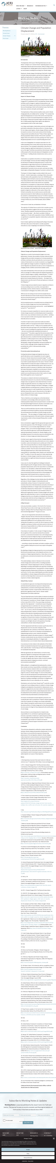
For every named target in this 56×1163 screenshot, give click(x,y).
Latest (18, 8)
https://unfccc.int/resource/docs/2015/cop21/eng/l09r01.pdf (36, 1031)
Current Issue (6, 33)
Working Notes (40, 5)
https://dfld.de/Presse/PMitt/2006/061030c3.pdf (33, 792)
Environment (41, 34)
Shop (25, 8)
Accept (28, 1149)
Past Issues (5, 38)
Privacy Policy (30, 1161)
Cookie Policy (24, 1161)
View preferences (28, 1157)
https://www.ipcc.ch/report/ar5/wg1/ (30, 772)
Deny (28, 1153)
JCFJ (36, 34)
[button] (54, 1138)
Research (30, 5)
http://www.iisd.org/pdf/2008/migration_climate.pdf (34, 962)
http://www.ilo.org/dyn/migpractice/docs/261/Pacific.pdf (35, 843)
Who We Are (20, 5)
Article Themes (6, 35)
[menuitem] (20, 5)
